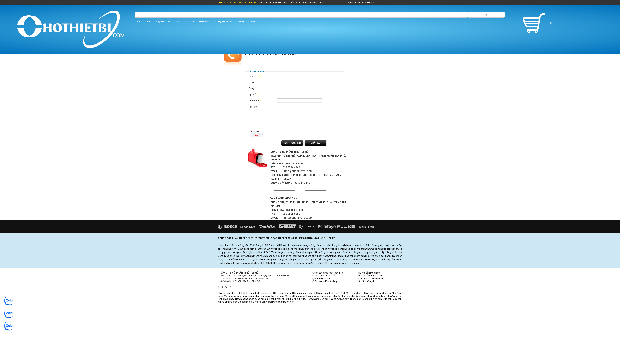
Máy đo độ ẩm (358, 296)
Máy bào (350, 293)
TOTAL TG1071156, (185, 21)
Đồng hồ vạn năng (262, 302)
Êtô (314, 293)
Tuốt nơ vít (339, 293)
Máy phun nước (298, 299)
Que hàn (387, 299)
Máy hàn (397, 299)
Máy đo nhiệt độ (341, 296)
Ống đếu (328, 293)
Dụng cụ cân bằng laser (320, 296)
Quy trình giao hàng (322, 278)
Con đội (324, 299)
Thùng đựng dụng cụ (361, 299)
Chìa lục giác (224, 293)
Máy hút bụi (283, 299)
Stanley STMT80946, (224, 21)
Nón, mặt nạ (241, 299)
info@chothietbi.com (298, 171)
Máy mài (259, 296)
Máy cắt (360, 293)
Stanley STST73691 (246, 21)
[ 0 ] (550, 23)
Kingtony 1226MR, (164, 21)
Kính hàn (377, 299)
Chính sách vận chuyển (324, 275)
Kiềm (320, 293)
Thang (272, 299)
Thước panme (394, 296)
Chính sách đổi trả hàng (324, 281)
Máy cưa (386, 293)
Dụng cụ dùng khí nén (283, 302)
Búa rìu (235, 293)
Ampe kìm (223, 302)
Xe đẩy (345, 299)
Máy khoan (248, 296)
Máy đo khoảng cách (295, 296)
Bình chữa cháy (226, 299)
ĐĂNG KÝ (351, 2)
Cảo (242, 293)
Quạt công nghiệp (258, 299)
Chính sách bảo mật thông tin (327, 272)
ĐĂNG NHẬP (361, 2)
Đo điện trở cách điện (240, 302)
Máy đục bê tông (233, 296)
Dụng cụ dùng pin (283, 293)
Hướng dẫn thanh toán (370, 275)
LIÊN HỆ (371, 2)
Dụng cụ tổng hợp (302, 293)
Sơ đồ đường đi (366, 281)
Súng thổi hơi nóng (274, 296)
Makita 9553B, (204, 21)
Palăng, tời (334, 299)
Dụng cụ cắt (267, 293)
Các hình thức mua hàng (371, 278)
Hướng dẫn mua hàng (369, 272)
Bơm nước (313, 299)
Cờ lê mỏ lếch (252, 293)
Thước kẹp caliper (376, 296)
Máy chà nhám (373, 293)
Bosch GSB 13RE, (144, 21)
